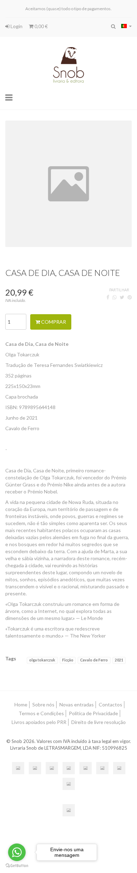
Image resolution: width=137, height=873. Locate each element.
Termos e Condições (41, 713)
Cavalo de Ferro (94, 660)
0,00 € (40, 26)
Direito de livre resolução (98, 722)
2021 (119, 660)
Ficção (67, 660)
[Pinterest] (130, 297)
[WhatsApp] (114, 297)
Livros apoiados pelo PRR (39, 722)
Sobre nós (43, 704)
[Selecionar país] (126, 26)
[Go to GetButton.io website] (17, 866)
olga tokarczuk (42, 660)
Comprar (53, 322)
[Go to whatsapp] (17, 852)
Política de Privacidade (93, 713)
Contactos (110, 704)
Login (15, 26)
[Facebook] (107, 297)
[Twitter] (122, 297)
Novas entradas (76, 704)
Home (20, 704)
